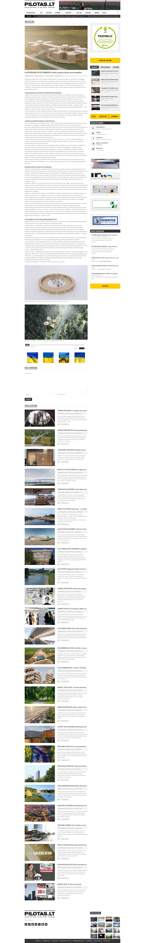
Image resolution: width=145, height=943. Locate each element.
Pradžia (38, 940)
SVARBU (98, 132)
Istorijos (88, 13)
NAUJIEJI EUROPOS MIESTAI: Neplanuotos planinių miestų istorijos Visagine (73, 16)
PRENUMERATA (100, 127)
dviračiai (50, 344)
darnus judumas (43, 344)
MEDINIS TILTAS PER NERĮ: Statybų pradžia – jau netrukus (72, 509)
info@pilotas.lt (99, 144)
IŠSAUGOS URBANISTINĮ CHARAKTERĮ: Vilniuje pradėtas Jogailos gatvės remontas (105, 266)
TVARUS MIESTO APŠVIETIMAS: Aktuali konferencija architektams (72, 806)
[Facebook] (29, 924)
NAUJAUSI (94, 67)
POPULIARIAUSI (105, 67)
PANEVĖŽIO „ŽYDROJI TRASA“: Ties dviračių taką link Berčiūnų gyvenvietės (72, 687)
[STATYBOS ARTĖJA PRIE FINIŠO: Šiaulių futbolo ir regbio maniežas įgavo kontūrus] (101, 925)
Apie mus (55, 940)
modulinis (64, 344)
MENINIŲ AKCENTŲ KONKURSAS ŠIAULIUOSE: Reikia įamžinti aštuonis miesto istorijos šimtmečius (110, 79)
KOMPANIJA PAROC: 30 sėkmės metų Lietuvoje (69, 884)
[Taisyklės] (46, 924)
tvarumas (81, 344)
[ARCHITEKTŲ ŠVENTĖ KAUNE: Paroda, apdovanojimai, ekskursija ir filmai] (109, 936)
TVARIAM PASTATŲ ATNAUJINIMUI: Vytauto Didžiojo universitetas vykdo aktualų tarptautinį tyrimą (72, 489)
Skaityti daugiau (64, 424)
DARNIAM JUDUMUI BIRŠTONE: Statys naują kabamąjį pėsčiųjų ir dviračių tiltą (72, 430)
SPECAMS (116, 67)
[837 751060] (39, 924)
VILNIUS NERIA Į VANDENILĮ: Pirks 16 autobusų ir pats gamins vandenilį (72, 825)
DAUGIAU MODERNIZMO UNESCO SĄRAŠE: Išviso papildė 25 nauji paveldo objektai (105, 273)
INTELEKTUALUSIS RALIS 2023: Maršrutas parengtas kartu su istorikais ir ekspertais (72, 865)
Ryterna (69, 344)
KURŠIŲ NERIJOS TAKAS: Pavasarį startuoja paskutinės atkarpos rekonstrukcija (72, 746)
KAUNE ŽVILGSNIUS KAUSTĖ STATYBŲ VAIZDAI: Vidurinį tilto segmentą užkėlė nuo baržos (110, 71)
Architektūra (30, 13)
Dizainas (57, 13)
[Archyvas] (42, 924)
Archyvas (97, 940)
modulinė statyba (56, 344)
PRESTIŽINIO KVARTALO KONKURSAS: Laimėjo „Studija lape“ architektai (105, 235)
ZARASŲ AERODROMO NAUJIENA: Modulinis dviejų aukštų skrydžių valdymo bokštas (72, 786)
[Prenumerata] (26, 924)
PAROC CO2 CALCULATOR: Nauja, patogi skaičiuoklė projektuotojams (72, 845)
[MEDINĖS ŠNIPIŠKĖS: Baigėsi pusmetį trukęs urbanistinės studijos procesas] (109, 930)
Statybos (49, 13)
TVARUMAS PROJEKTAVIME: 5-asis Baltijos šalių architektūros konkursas (72, 411)
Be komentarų (40, 76)
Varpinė (96, 13)
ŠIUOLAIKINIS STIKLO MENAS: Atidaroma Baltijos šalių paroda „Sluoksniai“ (110, 88)
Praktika (68, 13)
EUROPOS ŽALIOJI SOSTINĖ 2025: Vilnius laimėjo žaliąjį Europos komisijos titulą (72, 766)
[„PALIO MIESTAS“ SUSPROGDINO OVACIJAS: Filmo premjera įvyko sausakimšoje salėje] (101, 936)
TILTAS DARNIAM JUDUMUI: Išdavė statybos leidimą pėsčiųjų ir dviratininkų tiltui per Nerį (72, 628)
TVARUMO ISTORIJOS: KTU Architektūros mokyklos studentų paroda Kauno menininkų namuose (72, 609)
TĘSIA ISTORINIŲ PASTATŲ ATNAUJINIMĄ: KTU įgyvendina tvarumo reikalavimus (72, 549)
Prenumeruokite (78, 940)
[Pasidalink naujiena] (32, 924)
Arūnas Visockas (34, 344)
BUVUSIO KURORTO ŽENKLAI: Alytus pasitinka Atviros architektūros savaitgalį (110, 97)
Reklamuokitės (65, 940)
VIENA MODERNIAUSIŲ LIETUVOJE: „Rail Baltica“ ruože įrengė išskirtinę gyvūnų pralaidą (72, 648)
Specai (104, 13)
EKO (41, 13)
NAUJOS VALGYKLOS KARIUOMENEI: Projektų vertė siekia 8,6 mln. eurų (72, 529)
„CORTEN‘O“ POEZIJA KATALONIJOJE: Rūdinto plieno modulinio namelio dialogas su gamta (72, 727)
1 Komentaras (71, 532)
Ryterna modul (75, 344)
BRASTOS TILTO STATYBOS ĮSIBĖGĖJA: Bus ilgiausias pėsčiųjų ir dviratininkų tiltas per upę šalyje (72, 470)
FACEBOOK (99, 137)
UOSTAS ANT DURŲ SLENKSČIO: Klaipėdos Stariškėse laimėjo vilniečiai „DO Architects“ (110, 105)
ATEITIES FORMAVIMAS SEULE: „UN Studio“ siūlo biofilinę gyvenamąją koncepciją (72, 668)
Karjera (89, 940)
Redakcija (46, 940)
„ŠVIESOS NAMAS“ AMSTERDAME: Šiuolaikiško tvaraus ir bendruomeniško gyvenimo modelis (72, 450)
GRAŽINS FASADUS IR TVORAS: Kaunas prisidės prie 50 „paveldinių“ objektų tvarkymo (105, 258)
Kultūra (79, 13)
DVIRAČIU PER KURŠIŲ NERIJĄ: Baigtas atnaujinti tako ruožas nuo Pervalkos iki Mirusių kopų (72, 707)
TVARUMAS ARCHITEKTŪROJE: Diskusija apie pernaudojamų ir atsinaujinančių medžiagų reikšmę (72, 589)
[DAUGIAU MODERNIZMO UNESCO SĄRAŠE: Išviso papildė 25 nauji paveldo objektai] (116, 925)
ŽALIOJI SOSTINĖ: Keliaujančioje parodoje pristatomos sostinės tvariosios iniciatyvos (72, 569)
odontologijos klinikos (105, 261)
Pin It (76, 348)
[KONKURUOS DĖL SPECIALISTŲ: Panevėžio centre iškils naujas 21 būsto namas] (109, 925)
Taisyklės (106, 940)
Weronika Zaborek (29, 346)
